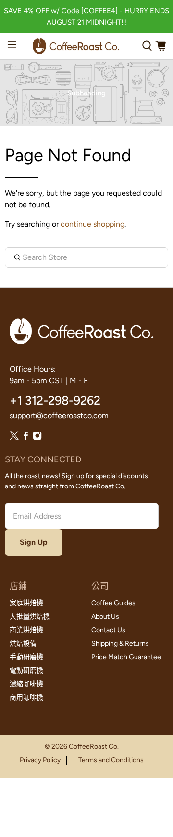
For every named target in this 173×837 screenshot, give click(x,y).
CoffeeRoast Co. (94, 746)
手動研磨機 (26, 657)
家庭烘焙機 (26, 603)
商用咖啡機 (26, 697)
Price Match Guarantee (126, 657)
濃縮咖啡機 (26, 684)
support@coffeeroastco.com (59, 415)
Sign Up (34, 542)
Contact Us (108, 630)
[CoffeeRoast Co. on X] (14, 437)
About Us (105, 616)
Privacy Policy (40, 760)
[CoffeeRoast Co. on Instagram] (37, 437)
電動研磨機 (26, 670)
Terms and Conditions (111, 760)
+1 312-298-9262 (55, 400)
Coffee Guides (113, 603)
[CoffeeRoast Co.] (76, 46)
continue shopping (92, 224)
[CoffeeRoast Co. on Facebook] (25, 437)
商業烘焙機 (26, 630)
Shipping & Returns (120, 643)
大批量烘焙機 (30, 616)
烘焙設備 (23, 643)
